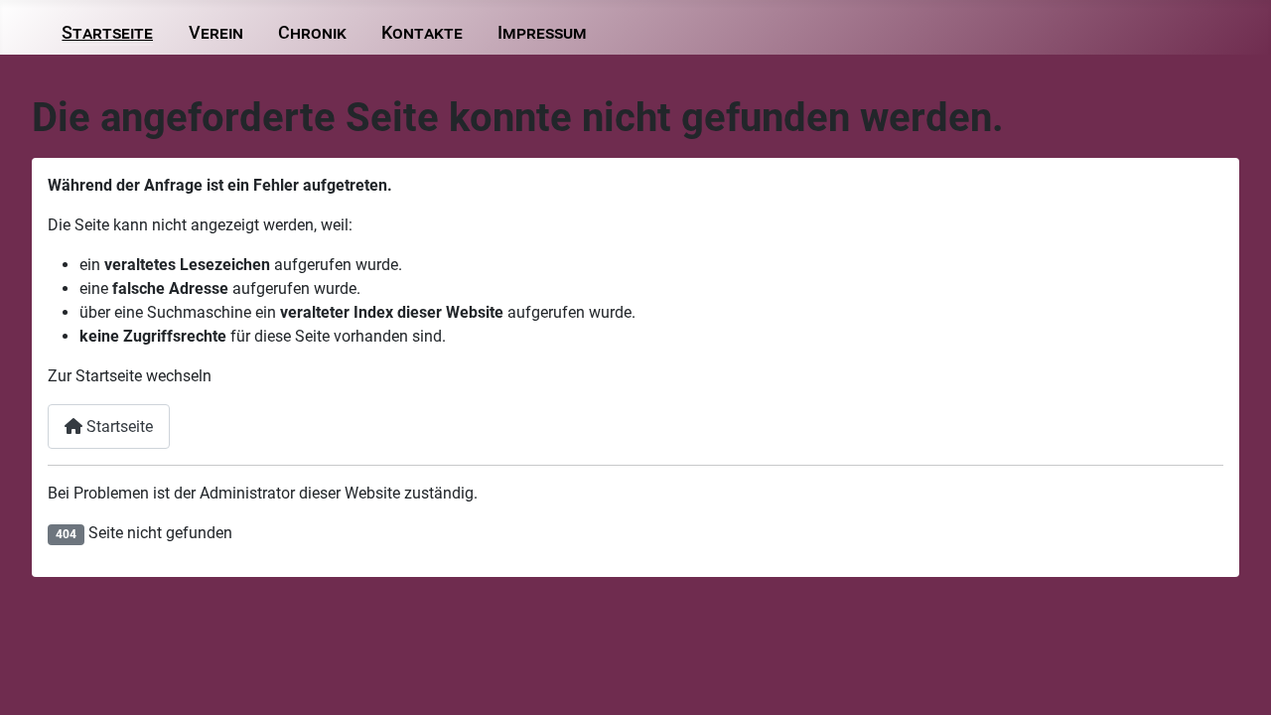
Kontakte (422, 33)
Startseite (107, 33)
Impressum (542, 33)
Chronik (312, 33)
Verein (216, 33)
